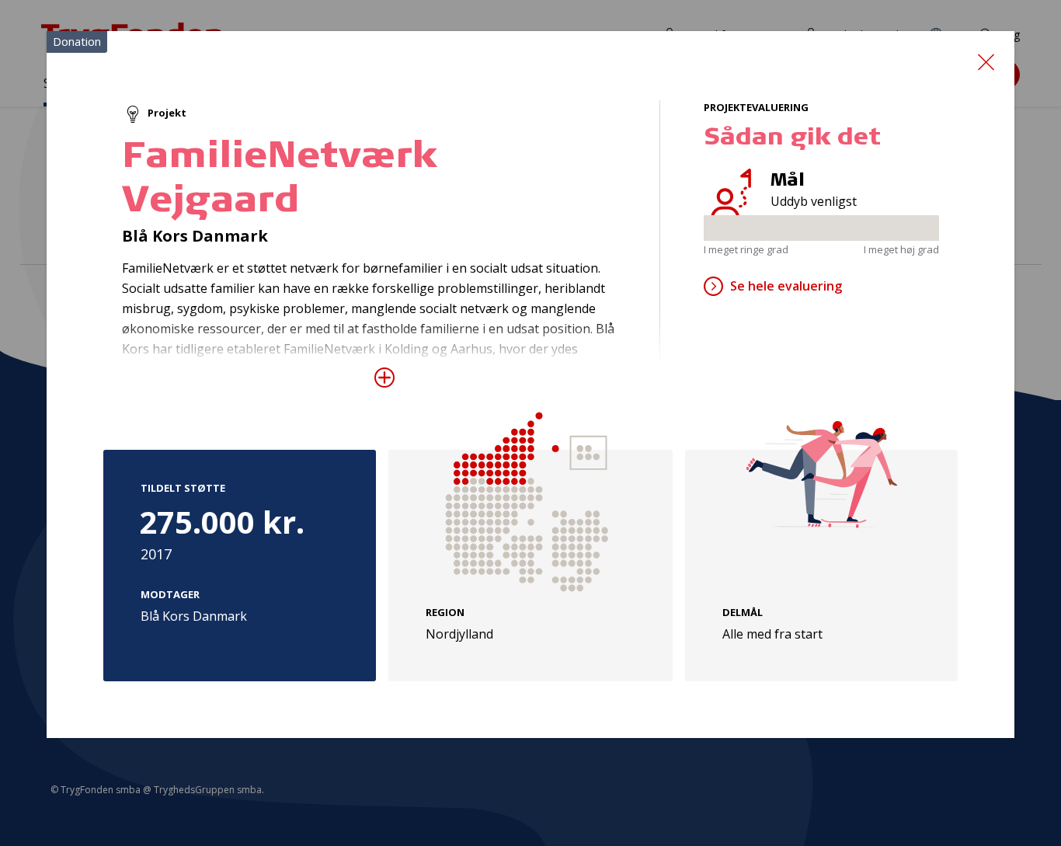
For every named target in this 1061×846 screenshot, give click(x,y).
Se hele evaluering (786, 285)
